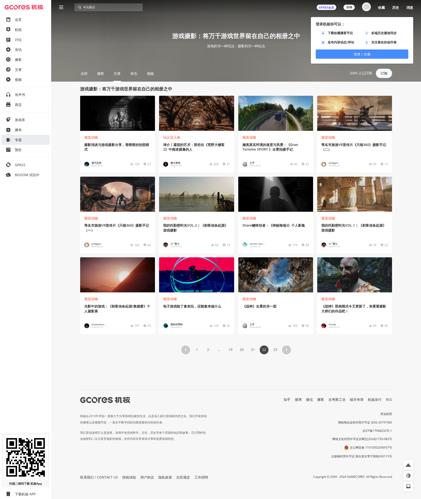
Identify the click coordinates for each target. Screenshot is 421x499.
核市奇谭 (357, 399)
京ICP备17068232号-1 (377, 431)
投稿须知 (129, 477)
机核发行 (375, 399)
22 (264, 349)
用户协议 (147, 477)
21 (253, 349)
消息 (409, 7)
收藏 (381, 7)
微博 (298, 399)
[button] (185, 349)
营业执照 (386, 414)
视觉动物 (91, 137)
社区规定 (183, 477)
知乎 (287, 399)
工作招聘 (201, 477)
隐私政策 (165, 477)
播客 (320, 399)
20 (242, 349)
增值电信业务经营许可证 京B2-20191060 (365, 422)
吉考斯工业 (336, 399)
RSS (389, 399)
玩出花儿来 (171, 137)
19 (230, 349)
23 (275, 349)
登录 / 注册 (362, 54)
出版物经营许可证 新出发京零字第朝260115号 (361, 456)
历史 (395, 7)
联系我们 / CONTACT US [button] (99, 477)
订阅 (384, 73)
